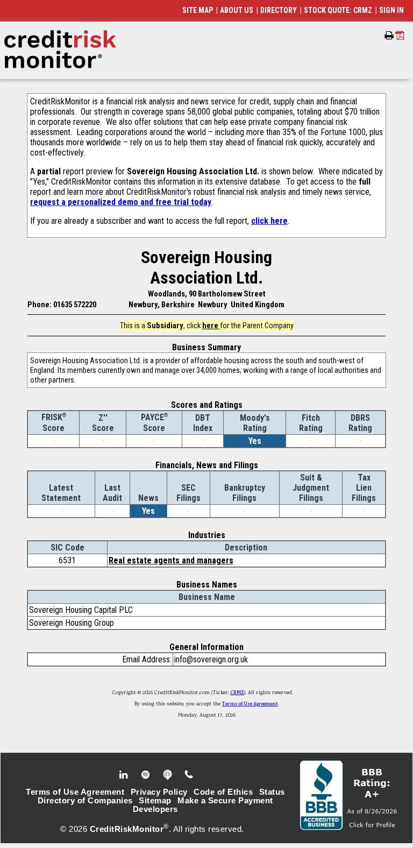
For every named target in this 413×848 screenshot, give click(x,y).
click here (269, 221)
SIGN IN (391, 10)
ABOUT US (236, 10)
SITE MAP (197, 10)
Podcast (168, 775)
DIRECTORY (278, 10)
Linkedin (124, 775)
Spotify (146, 775)
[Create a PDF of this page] (399, 35)
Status (272, 792)
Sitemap (155, 800)
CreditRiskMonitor (127, 829)
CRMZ (237, 693)
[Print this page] (389, 35)
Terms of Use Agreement (250, 704)
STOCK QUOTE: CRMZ (338, 10)
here (211, 325)
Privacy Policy (159, 792)
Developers (155, 809)
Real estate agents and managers (171, 560)
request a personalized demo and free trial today (120, 202)
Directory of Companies (85, 800)
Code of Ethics (223, 792)
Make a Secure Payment (225, 800)
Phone (189, 775)
